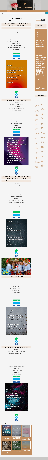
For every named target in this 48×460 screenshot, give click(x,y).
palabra (36, 167)
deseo (36, 151)
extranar (36, 128)
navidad (42, 136)
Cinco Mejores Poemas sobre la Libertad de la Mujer (41, 81)
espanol (42, 142)
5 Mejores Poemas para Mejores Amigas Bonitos (40, 34)
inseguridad (37, 105)
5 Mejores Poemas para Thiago (40, 62)
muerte (42, 148)
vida (42, 156)
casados (36, 168)
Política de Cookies (20, 458)
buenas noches (37, 162)
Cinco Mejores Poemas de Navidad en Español (40, 30)
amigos (42, 164)
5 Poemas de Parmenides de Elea (41, 58)
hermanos (42, 151)
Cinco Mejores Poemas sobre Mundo (40, 49)
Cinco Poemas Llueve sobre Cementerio (40, 89)
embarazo (36, 124)
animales (42, 112)
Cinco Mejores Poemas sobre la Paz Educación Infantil (40, 47)
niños (42, 157)
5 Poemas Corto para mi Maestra (40, 40)
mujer (42, 161)
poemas (42, 167)
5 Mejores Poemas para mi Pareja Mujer (40, 36)
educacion (43, 133)
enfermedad (37, 133)
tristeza (42, 147)
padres (42, 155)
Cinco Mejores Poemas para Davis (41, 53)
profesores (43, 137)
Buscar (43, 19)
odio (36, 130)
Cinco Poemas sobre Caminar (39, 85)
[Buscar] (46, 13)
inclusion (36, 114)
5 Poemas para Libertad (40, 87)
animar (36, 139)
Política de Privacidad (26, 458)
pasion (36, 147)
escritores (36, 148)
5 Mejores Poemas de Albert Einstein (40, 32)
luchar (36, 134)
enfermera (37, 137)
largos (42, 118)
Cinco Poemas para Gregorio (39, 45)
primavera (43, 115)
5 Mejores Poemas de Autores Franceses (16, 438)
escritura (36, 132)
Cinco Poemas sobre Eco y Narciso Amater (40, 43)
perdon (36, 149)
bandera (36, 119)
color (42, 110)
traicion (36, 110)
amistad (42, 146)
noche (42, 114)
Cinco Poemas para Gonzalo (39, 74)
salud (42, 105)
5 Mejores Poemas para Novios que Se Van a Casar (40, 66)
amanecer (37, 123)
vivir (35, 118)
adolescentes (43, 120)
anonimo (36, 121)
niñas (42, 103)
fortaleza (36, 166)
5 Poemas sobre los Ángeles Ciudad (40, 83)
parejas (42, 119)
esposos (42, 134)
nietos (36, 156)
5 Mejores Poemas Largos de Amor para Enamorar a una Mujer (26, 439)
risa (35, 125)
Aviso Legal (16, 458)
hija (41, 138)
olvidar (42, 101)
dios (41, 132)
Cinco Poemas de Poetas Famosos (40, 60)
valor (42, 113)
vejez (36, 144)
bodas (42, 131)
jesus (36, 154)
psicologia (36, 115)
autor (42, 127)
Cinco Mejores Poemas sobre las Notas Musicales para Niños (7, 438)
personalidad (37, 102)
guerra (42, 117)
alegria (42, 108)
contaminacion (37, 142)
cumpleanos (43, 152)
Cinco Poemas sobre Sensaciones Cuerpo (39, 79)
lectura (36, 120)
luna (42, 129)
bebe (42, 122)
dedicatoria (43, 165)
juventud (36, 163)
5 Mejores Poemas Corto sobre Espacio (40, 70)
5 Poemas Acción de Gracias (39, 55)
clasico (36, 158)
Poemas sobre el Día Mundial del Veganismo (40, 72)
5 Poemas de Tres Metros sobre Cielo (16, 451)
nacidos (36, 109)
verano (36, 153)
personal (36, 138)
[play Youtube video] (16, 266)
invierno (36, 152)
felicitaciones (43, 109)
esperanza (37, 157)
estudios (36, 165)
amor (42, 166)
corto (42, 160)
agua (42, 123)
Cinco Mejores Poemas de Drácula (40, 68)
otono (42, 104)
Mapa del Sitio (31, 458)
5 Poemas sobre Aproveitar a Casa (40, 77)
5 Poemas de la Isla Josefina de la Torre (41, 51)
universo (36, 135)
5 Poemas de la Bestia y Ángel (6, 452)
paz (41, 128)
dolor (36, 161)
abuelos (42, 141)
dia (41, 145)
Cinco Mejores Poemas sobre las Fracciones (40, 38)
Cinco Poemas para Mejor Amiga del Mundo (26, 451)
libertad (42, 124)
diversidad (37, 111)
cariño (36, 116)
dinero (36, 104)
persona (42, 143)
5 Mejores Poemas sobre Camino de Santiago (40, 64)
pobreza (36, 129)
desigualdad (37, 106)
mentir (36, 143)
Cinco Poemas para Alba (40, 75)
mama (42, 162)
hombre (42, 150)
